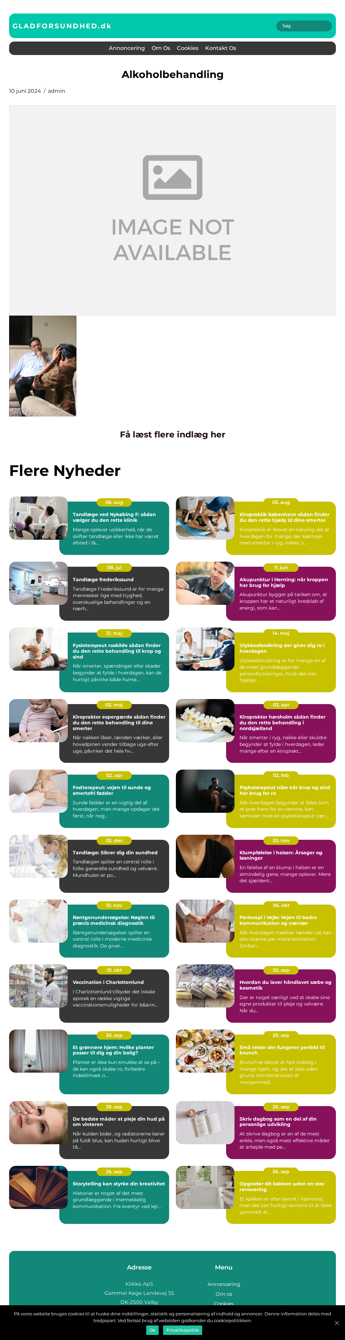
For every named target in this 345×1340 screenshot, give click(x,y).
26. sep (281, 1107)
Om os (161, 48)
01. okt (114, 970)
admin (56, 91)
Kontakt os (220, 48)
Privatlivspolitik (182, 1330)
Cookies (187, 48)
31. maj (114, 633)
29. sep (281, 1035)
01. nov (114, 905)
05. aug (281, 502)
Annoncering (127, 48)
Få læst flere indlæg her (172, 434)
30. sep (281, 970)
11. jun (281, 567)
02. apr (281, 705)
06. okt (281, 905)
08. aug (114, 502)
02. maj (114, 705)
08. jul (114, 567)
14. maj (281, 633)
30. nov (281, 840)
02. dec (114, 840)
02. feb (281, 775)
